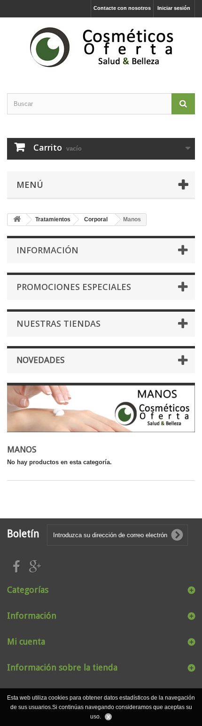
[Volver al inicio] (17, 220)
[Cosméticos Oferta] (101, 47)
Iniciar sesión (173, 8)
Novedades (40, 360)
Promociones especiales (73, 286)
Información (47, 250)
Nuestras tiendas (58, 323)
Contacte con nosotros (122, 8)
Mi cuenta (26, 641)
